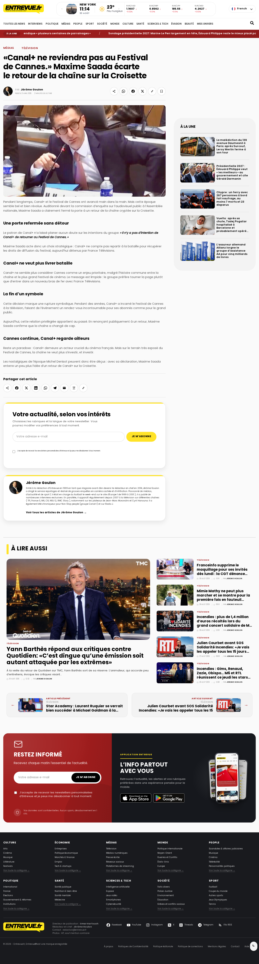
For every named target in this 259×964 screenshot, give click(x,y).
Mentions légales (217, 946)
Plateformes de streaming (120, 866)
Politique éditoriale (163, 946)
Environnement (165, 895)
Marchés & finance (65, 857)
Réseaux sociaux (115, 862)
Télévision (21, 41)
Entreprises (61, 849)
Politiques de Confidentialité (133, 946)
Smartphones (113, 900)
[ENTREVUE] (23, 929)
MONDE (114, 24)
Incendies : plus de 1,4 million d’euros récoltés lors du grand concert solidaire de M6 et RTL (224, 623)
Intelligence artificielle (118, 887)
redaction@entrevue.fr (74, 930)
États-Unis (163, 862)
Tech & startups (63, 866)
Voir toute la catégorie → (16, 870)
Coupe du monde (218, 891)
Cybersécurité (113, 904)
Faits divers (163, 887)
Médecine (60, 900)
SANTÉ (140, 24)
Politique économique (66, 853)
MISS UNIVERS (205, 24)
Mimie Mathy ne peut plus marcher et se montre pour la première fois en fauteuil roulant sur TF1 (223, 597)
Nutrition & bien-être (66, 891)
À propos (108, 946)
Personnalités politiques (222, 866)
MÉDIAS (65, 24)
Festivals (8, 866)
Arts (5, 849)
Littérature (8, 862)
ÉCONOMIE (62, 843)
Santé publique (63, 887)
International (10, 887)
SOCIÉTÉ (102, 24)
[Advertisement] (215, 81)
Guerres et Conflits (167, 857)
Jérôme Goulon (32, 90)
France (6, 891)
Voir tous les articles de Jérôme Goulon (56, 513)
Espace (110, 891)
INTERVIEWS (35, 24)
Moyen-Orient (164, 853)
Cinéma (7, 853)
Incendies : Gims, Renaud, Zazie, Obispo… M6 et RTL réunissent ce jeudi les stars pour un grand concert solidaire (222, 677)
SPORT (90, 24)
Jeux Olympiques (218, 900)
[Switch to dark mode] (253, 946)
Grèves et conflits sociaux (171, 904)
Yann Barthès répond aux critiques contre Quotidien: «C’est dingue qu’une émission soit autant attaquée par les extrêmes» (75, 656)
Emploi (58, 862)
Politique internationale (169, 849)
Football (213, 887)
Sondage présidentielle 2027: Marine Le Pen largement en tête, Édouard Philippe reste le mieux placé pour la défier (173, 34)
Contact (235, 946)
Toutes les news (14, 24)
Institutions (9, 904)
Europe (161, 866)
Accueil (6, 41)
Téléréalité (214, 862)
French (242, 9)
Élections (8, 895)
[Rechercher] (252, 24)
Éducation (162, 900)
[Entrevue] (27, 9)
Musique (7, 857)
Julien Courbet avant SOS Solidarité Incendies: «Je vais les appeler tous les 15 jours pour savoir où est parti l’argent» (223, 651)
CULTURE (127, 24)
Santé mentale (63, 895)
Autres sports (216, 895)
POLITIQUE (52, 24)
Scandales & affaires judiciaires (226, 849)
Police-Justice (164, 891)
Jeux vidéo (111, 895)
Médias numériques (117, 853)
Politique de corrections (190, 946)
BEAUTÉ (189, 24)
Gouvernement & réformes (17, 900)
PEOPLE (77, 24)
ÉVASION (176, 24)
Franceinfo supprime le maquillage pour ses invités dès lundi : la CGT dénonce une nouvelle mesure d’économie (222, 574)
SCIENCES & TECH (157, 24)
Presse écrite (113, 857)
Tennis (212, 904)
